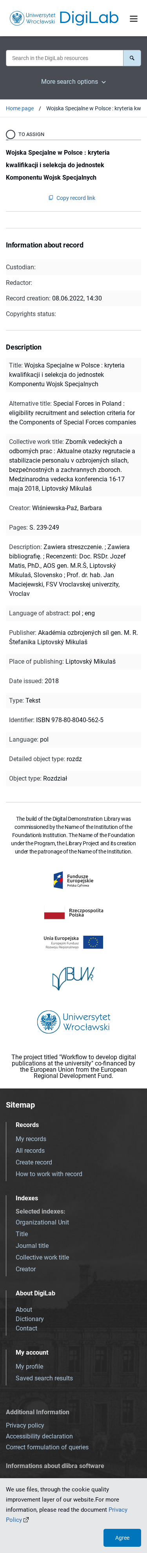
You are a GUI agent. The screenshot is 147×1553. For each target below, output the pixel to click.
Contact (26, 1328)
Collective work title (42, 1257)
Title (22, 1234)
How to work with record (49, 1174)
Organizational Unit (42, 1222)
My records (31, 1139)
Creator (26, 1269)
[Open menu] (133, 19)
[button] (132, 58)
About (24, 1309)
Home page (20, 108)
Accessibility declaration (39, 1436)
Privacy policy (25, 1425)
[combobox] (64, 58)
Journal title (32, 1245)
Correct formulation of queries (47, 1447)
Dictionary (30, 1319)
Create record (34, 1162)
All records (30, 1150)
